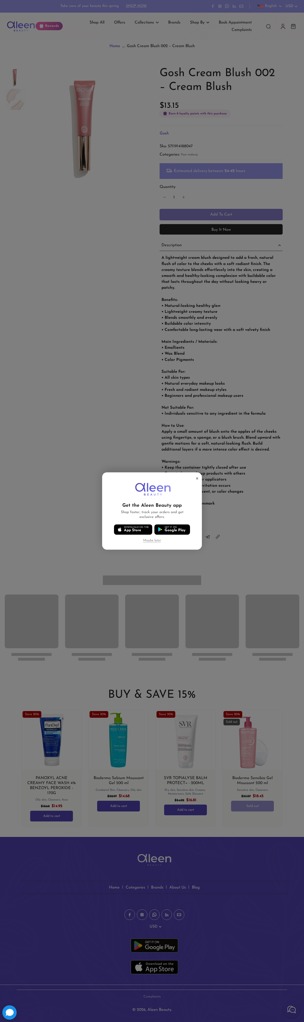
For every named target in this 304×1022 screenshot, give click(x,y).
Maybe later (152, 540)
